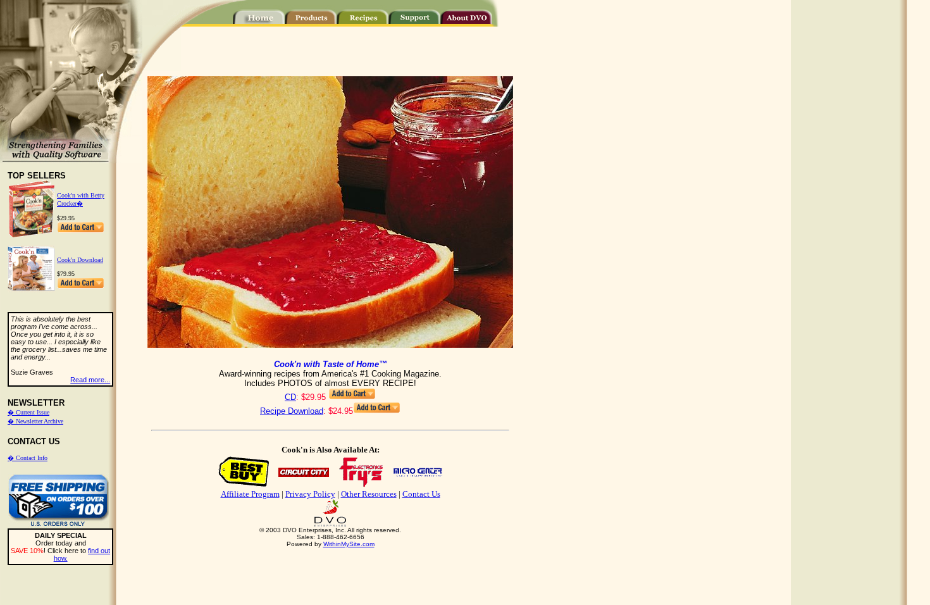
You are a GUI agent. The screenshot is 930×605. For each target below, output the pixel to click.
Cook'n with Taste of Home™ (330, 364)
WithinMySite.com (349, 543)
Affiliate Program (250, 494)
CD (290, 397)
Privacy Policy (310, 494)
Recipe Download (291, 411)
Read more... (90, 380)
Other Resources (369, 494)
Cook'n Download (80, 259)
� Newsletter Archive (35, 421)
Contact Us (421, 494)
